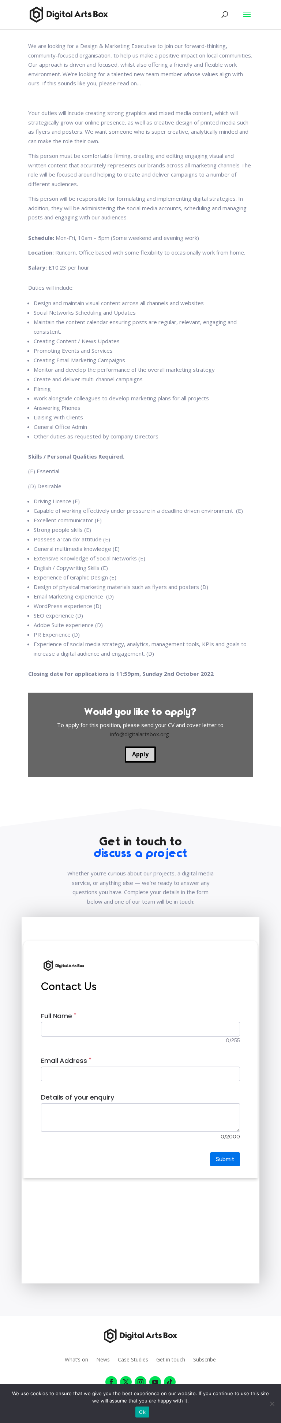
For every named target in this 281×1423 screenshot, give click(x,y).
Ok (142, 1412)
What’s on (76, 1360)
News (103, 1360)
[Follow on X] (126, 1382)
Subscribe (204, 1360)
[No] (272, 1403)
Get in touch (170, 1360)
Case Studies (133, 1360)
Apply (140, 754)
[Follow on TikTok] (170, 1382)
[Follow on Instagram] (140, 1382)
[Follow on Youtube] (155, 1382)
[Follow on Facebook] (111, 1382)
